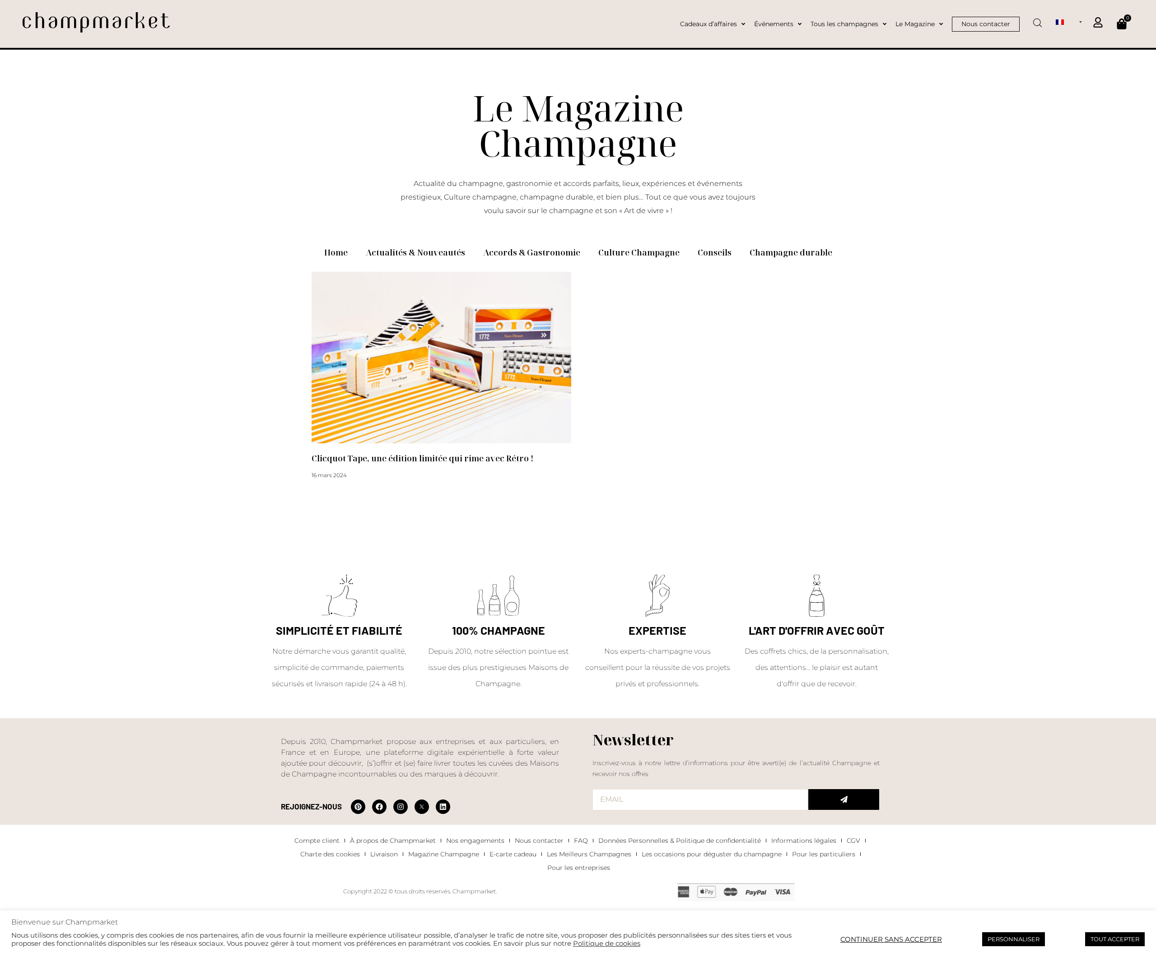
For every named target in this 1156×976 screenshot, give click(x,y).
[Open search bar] (1037, 20)
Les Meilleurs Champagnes (589, 854)
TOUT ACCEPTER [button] (1115, 939)
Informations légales (803, 841)
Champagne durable (791, 252)
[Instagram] (400, 806)
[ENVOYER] (844, 799)
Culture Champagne (639, 252)
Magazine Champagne (443, 854)
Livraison (384, 854)
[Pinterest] (358, 806)
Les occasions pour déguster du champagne (712, 854)
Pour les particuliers (823, 854)
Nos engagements (475, 841)
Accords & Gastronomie (531, 252)
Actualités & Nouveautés (415, 252)
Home (336, 252)
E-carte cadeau (512, 854)
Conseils (715, 252)
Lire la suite (327, 491)
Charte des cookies (330, 854)
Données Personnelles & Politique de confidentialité (679, 841)
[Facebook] (379, 806)
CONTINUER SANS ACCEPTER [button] (891, 939)
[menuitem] (1068, 22)
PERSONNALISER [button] (1013, 939)
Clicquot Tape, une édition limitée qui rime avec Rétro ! (422, 458)
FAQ (581, 841)
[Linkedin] (443, 806)
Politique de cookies (606, 943)
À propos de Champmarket (393, 841)
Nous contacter (539, 841)
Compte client (317, 841)
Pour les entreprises (578, 868)
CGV (853, 841)
